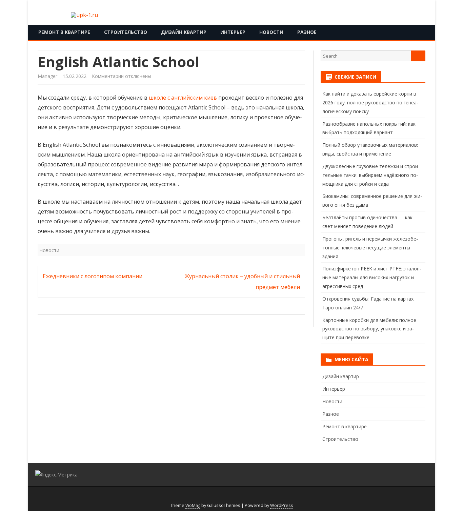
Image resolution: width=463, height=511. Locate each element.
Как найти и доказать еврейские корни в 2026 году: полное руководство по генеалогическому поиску (370, 102)
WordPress (281, 505)
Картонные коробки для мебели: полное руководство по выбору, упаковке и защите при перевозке (369, 329)
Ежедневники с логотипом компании (92, 276)
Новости (271, 32)
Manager (47, 76)
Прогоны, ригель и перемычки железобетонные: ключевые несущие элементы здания (370, 248)
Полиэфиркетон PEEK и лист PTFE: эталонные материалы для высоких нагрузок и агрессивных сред (371, 277)
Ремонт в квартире (64, 32)
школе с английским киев (183, 97)
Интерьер (232, 32)
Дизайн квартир (183, 32)
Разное (307, 32)
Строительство (125, 32)
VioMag (192, 505)
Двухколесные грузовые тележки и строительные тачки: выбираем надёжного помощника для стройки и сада (371, 175)
